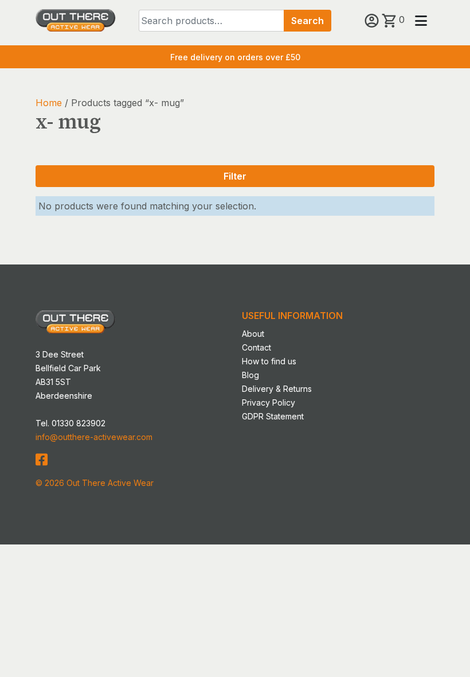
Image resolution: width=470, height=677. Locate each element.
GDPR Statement (273, 416)
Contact (256, 347)
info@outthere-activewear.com (94, 437)
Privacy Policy (268, 402)
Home (49, 102)
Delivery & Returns (277, 389)
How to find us (269, 361)
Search (307, 20)
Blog (250, 375)
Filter (235, 176)
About (253, 333)
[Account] (373, 19)
